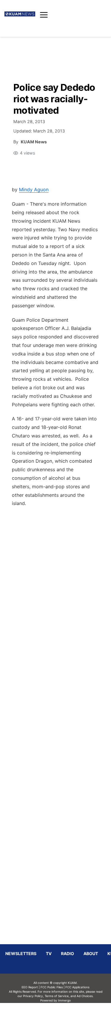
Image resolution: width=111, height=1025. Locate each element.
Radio (67, 953)
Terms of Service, (57, 996)
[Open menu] (44, 14)
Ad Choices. (85, 996)
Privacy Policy (33, 996)
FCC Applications (77, 987)
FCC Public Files (52, 987)
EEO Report (30, 987)
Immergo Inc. (64, 1014)
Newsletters (20, 953)
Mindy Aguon (34, 189)
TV (49, 953)
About (90, 953)
